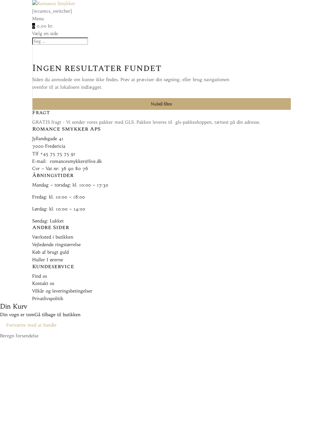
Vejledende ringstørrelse (56, 244)
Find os (39, 276)
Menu (38, 18)
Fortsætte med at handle (31, 325)
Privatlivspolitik (47, 298)
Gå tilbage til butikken (57, 314)
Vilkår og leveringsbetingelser (62, 291)
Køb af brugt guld (50, 252)
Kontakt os (43, 283)
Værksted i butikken (52, 237)
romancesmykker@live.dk (76, 161)
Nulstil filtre (161, 104)
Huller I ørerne (47, 260)
